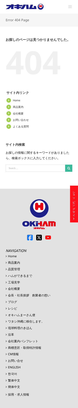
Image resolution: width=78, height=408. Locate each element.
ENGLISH (14, 367)
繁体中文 (14, 380)
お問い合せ (15, 361)
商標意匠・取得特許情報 (24, 348)
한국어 (12, 374)
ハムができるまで (20, 276)
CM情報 (13, 354)
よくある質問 (21, 126)
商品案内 (18, 107)
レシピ (12, 308)
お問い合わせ (21, 120)
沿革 (11, 334)
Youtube (48, 237)
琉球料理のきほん (20, 328)
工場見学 (14, 282)
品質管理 (14, 269)
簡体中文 (14, 387)
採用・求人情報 (18, 394)
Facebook (30, 237)
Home (16, 100)
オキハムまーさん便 (21, 315)
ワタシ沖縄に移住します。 (26, 321)
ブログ (12, 302)
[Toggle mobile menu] (70, 7)
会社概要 (18, 113)
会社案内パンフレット (23, 341)
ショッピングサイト (74, 204)
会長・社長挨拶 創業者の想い (29, 295)
